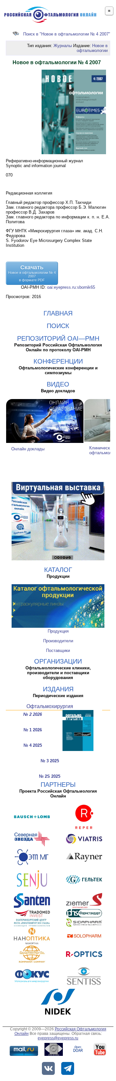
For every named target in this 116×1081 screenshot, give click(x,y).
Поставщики (58, 650)
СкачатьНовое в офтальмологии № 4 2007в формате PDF (32, 273)
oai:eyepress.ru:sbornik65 (71, 287)
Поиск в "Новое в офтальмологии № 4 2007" (66, 34)
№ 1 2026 (33, 729)
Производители (58, 640)
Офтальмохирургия (49, 706)
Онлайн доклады (27, 448)
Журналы (62, 45)
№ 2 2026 (32, 714)
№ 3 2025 (50, 760)
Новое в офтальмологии (92, 48)
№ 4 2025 (33, 745)
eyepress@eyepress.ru (58, 1038)
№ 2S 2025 (49, 776)
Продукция (58, 631)
